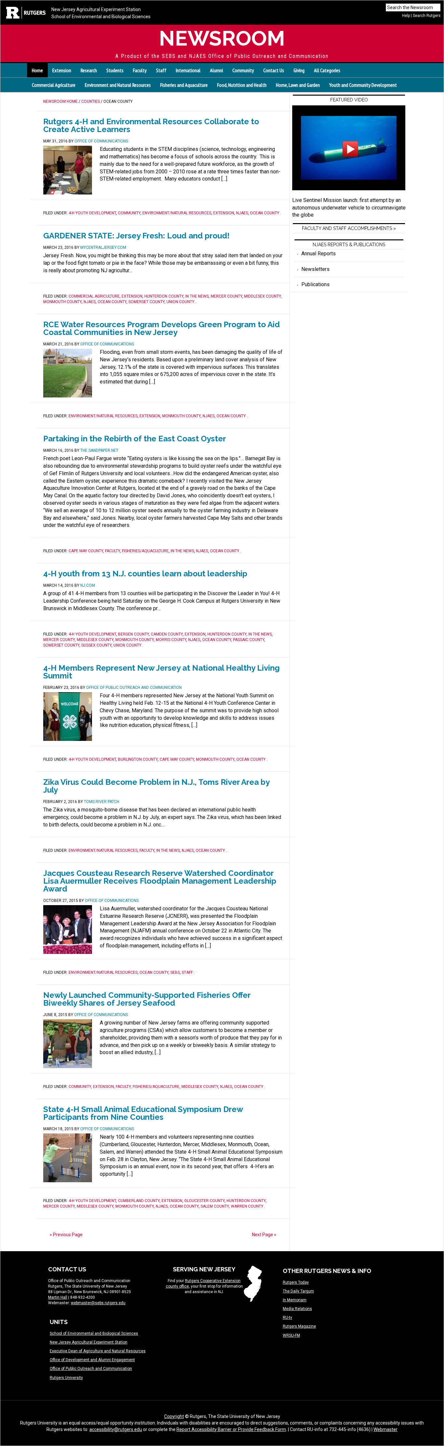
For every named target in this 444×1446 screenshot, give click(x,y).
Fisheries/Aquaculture (145, 551)
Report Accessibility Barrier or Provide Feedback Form (231, 1429)
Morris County (171, 639)
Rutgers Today (296, 1282)
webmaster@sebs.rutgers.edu (98, 1303)
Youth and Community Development (363, 85)
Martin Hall (57, 1297)
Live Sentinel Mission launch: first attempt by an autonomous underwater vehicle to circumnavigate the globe (349, 207)
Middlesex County (262, 296)
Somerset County (146, 302)
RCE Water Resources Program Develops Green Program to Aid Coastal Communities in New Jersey (161, 328)
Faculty (112, 551)
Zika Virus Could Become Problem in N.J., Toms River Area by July (156, 786)
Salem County (215, 1206)
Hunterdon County (163, 296)
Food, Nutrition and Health (242, 85)
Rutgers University (66, 1377)
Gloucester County (204, 1200)
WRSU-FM (291, 1335)
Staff (187, 972)
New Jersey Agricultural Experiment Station (96, 9)
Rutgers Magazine (299, 1326)
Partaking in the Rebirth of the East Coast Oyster (134, 438)
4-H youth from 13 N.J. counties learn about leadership (145, 573)
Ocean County (264, 213)
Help (406, 15)
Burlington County (138, 759)
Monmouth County (62, 302)
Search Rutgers (426, 15)
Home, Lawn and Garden (298, 85)
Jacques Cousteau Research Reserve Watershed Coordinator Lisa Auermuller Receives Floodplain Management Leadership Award (159, 880)
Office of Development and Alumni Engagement (92, 1360)
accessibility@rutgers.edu (115, 1429)
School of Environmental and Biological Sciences (100, 16)
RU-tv (287, 1317)
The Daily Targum (298, 1291)
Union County (180, 302)
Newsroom (222, 38)
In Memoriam (295, 1300)
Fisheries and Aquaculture (184, 85)
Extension (223, 213)
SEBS (175, 972)
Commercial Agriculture (53, 85)
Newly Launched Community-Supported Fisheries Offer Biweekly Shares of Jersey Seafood (146, 999)
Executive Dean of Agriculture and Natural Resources (98, 1351)
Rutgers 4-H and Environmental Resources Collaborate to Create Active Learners (151, 125)
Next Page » (264, 1234)
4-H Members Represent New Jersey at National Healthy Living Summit (161, 671)
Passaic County (248, 639)
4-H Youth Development (92, 213)
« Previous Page (66, 1234)
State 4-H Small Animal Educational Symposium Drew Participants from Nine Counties (143, 1113)
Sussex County (96, 645)
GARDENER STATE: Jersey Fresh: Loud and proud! (136, 235)
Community (129, 213)
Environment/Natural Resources (176, 213)
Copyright (174, 1416)
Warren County (247, 1206)
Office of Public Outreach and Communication (91, 1368)
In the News (197, 296)
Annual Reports (318, 253)
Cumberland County (139, 1200)
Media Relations (297, 1308)
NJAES (242, 213)
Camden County (167, 634)
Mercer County (226, 296)
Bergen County (133, 634)
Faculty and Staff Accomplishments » (349, 228)
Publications (315, 284)
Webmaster (385, 1429)
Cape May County (86, 551)
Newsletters (315, 269)
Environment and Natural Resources (118, 85)
